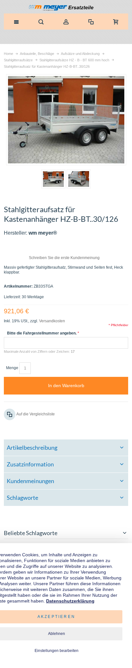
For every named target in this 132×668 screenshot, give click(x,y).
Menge (12, 368)
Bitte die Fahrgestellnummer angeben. (42, 333)
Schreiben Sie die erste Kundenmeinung (64, 258)
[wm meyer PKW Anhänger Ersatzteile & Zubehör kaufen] (66, 8)
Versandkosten (52, 321)
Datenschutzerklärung (70, 600)
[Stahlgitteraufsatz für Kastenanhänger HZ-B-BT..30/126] (53, 178)
